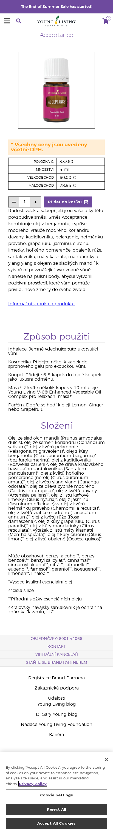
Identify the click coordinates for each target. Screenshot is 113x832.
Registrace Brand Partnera (56, 678)
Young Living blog (56, 704)
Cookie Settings (56, 795)
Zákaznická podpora (57, 688)
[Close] (106, 760)
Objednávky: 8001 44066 (56, 639)
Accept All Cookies (56, 823)
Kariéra (56, 735)
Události (56, 698)
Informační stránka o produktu (41, 304)
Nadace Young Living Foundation (56, 724)
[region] (56, 792)
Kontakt (56, 647)
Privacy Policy (33, 784)
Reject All (56, 809)
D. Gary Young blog (56, 714)
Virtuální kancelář (56, 655)
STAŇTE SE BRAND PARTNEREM (56, 663)
